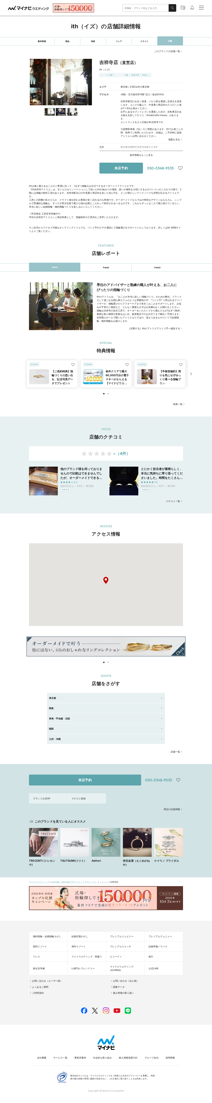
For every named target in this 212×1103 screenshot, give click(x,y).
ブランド (80, 882)
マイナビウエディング (39, 882)
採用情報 (170, 1057)
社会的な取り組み (102, 1057)
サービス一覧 (60, 1057)
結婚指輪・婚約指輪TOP (63, 882)
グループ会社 (152, 1057)
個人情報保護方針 (128, 1057)
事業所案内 (80, 1057)
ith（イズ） (92, 882)
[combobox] (145, 8)
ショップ (104, 882)
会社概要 (42, 1057)
